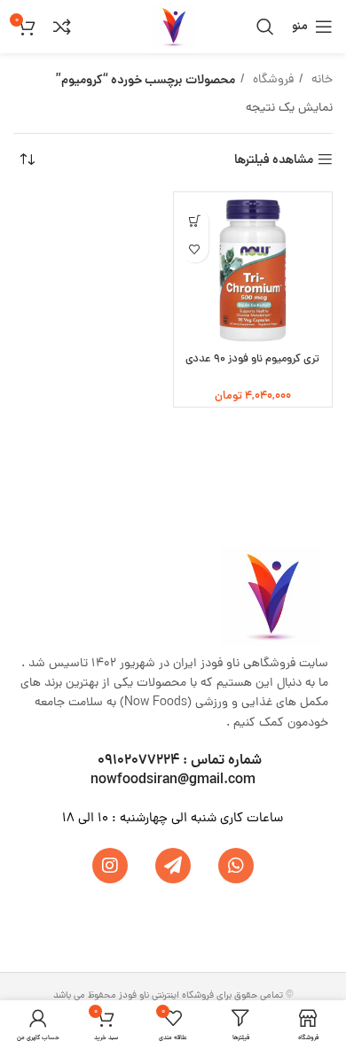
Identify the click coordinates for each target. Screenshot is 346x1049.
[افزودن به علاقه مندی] (195, 249)
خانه (320, 80)
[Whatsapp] (236, 865)
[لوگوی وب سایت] (173, 28)
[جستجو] (265, 26)
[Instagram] (110, 865)
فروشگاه (271, 80)
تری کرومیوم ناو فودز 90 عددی (252, 359)
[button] (195, 221)
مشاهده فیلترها (273, 159)
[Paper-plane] (173, 865)
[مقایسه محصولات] (62, 26)
